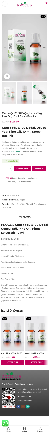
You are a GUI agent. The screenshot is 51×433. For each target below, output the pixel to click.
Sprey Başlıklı (40, 204)
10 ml (13, 204)
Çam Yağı (20, 204)
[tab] (24, 216)
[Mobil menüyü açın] (5, 4)
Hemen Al (39, 169)
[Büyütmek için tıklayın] (7, 76)
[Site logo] (24, 4)
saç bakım (15, 151)
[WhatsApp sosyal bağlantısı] (28, 406)
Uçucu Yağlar (19, 200)
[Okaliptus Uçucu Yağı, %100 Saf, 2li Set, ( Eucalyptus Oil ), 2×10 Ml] (36, 333)
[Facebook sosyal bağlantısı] (18, 406)
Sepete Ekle (22, 169)
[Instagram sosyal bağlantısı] (23, 406)
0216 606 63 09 (24, 396)
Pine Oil (29, 204)
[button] (4, 47)
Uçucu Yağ (6, 207)
